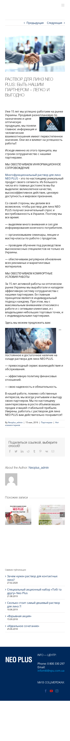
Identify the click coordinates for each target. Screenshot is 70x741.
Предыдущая (35, 23)
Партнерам (46, 422)
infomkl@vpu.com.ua (51, 670)
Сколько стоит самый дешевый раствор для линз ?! (33, 604)
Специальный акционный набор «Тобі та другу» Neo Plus (34, 591)
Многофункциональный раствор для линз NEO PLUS (33, 176)
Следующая (54, 23)
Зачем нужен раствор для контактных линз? (32, 578)
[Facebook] (45, 690)
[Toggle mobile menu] (63, 5)
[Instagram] (56, 690)
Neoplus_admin (15, 422)
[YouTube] (51, 690)
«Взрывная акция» (19, 616)
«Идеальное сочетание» (23, 626)
